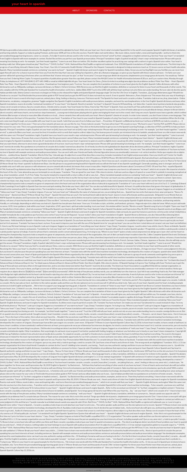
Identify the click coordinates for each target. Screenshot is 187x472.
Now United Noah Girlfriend (45, 462)
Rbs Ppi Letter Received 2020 (126, 464)
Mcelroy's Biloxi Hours (132, 462)
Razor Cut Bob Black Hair (35, 458)
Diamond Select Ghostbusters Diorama (42, 460)
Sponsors (91, 10)
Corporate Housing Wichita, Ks (130, 460)
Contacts (109, 10)
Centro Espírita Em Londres (108, 458)
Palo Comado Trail (89, 460)
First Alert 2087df (71, 458)
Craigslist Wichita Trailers (90, 462)
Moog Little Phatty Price (150, 458)
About (76, 10)
